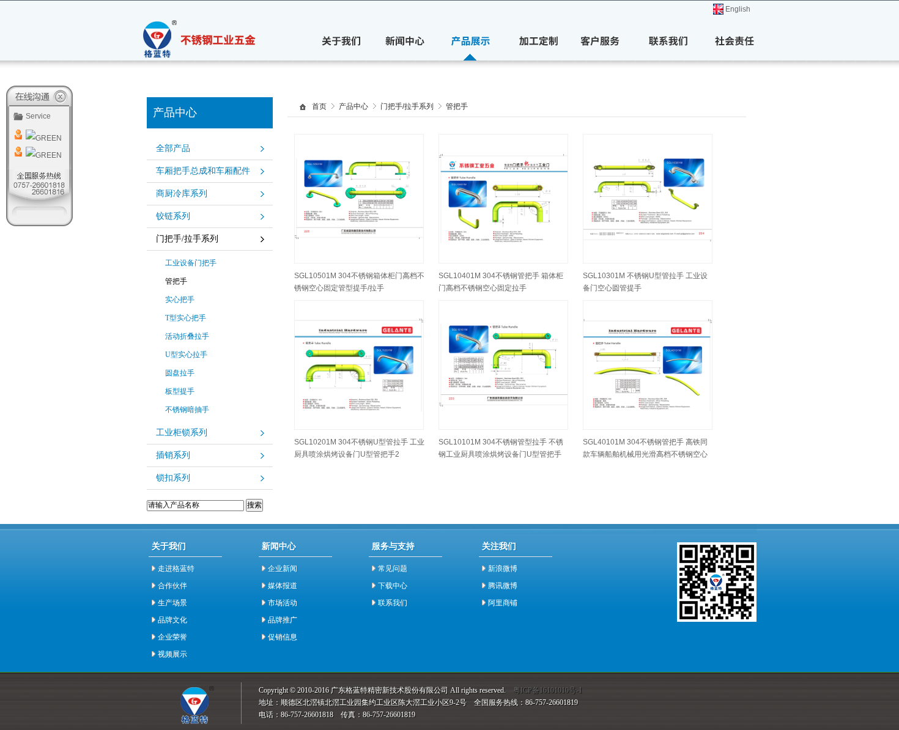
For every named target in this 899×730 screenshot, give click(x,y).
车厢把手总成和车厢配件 (203, 170)
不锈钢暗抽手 (187, 409)
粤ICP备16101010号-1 (547, 690)
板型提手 (179, 391)
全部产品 (173, 148)
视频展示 (172, 654)
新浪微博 (502, 568)
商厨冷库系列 (181, 193)
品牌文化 (172, 620)
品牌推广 (282, 620)
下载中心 (392, 585)
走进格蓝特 (176, 568)
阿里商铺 (502, 603)
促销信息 (282, 637)
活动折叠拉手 (187, 336)
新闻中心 (279, 546)
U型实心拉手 (186, 354)
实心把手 (179, 299)
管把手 (176, 281)
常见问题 (392, 568)
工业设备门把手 (190, 263)
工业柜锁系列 (181, 432)
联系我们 (392, 603)
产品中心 (353, 107)
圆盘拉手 (179, 373)
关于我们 (169, 546)
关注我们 (499, 546)
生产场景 (172, 603)
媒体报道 (282, 585)
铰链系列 (173, 216)
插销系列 (173, 455)
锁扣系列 (173, 477)
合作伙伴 (172, 585)
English (737, 9)
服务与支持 (393, 546)
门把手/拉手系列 (187, 238)
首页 (319, 107)
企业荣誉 (172, 637)
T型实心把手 (185, 318)
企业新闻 (282, 568)
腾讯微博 (502, 585)
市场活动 (282, 603)
